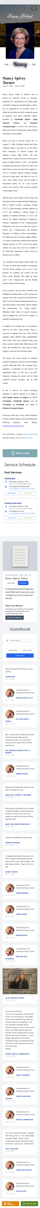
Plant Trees (28, 493)
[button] (20, 981)
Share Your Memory (14, 618)
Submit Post (20, 655)
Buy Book (23, 583)
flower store (27, 437)
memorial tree (29, 434)
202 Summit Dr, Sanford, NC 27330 (22, 489)
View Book (11, 583)
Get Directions (12, 493)
